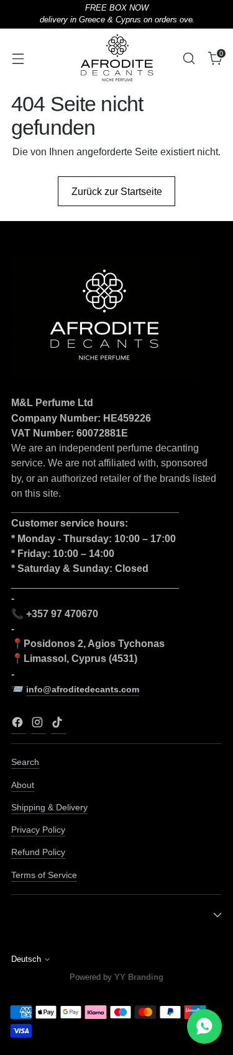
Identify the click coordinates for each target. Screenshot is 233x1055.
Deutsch (26, 959)
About (22, 785)
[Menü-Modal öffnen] (17, 58)
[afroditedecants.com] (117, 58)
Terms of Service (44, 875)
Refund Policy (38, 852)
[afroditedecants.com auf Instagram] (38, 725)
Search (25, 762)
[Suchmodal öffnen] (188, 58)
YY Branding (138, 977)
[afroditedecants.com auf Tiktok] (58, 725)
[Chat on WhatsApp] (204, 1026)
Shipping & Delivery (49, 807)
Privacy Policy (38, 830)
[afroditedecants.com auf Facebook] (18, 725)
